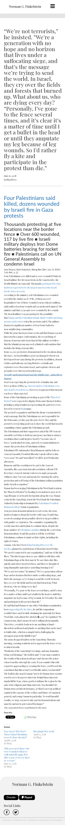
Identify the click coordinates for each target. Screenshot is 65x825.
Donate (11, 797)
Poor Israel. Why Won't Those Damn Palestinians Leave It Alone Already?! (15, 734)
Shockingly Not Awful (43, 731)
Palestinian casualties (29, 529)
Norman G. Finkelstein (25, 6)
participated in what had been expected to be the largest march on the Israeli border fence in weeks (32, 287)
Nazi (23, 408)
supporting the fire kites (20, 609)
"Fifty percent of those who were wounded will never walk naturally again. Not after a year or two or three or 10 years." (17, 754)
